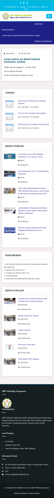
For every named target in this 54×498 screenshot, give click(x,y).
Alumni (43, 7)
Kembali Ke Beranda (43, 41)
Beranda (38, 24)
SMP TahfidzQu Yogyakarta (40, 488)
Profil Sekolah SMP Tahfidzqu (28, 359)
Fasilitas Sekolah (24, 330)
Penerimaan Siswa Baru (26, 345)
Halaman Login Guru (12, 445)
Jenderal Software (34, 493)
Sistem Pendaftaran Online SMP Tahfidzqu (20, 449)
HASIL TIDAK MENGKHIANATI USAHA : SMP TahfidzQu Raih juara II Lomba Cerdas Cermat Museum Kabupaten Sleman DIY (33, 191)
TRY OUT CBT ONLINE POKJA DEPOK (32, 113)
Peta (26, 9)
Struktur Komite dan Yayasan (28, 316)
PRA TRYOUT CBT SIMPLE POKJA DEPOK (33, 124)
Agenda (23, 7)
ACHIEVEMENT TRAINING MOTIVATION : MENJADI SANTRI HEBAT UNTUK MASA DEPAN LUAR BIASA (33, 210)
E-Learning (33, 7)
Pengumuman (11, 7)
